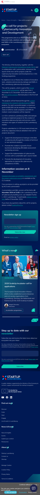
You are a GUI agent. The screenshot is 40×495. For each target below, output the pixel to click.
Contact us (4, 456)
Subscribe (20, 366)
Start (2, 415)
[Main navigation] (36, 10)
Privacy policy (32, 359)
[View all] (36, 250)
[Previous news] (33, 320)
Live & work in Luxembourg (9, 421)
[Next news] (36, 320)
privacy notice (14, 237)
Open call (6, 54)
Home (3, 20)
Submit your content (7, 439)
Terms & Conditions (7, 479)
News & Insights (12, 20)
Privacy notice (34, 347)
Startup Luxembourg (7, 453)
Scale (3, 412)
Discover (4, 409)
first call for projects (11, 95)
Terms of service (14, 228)
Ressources (4, 442)
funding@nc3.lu (17, 205)
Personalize (23, 492)
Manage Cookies (6, 465)
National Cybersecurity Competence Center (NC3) (18, 67)
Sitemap (3, 459)
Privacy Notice (5, 474)
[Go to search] (32, 10)
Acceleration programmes (14, 310)
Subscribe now (20, 232)
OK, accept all (11, 492)
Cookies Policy (5, 470)
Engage (3, 418)
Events (3, 436)
